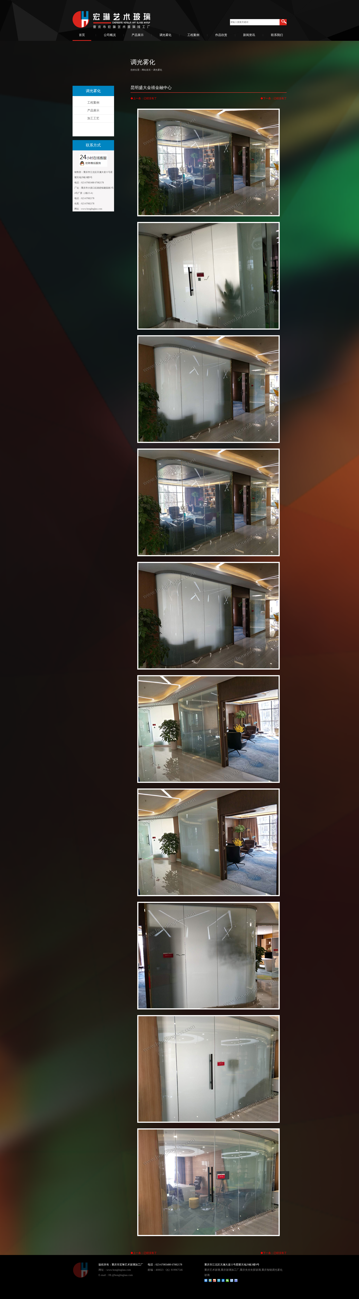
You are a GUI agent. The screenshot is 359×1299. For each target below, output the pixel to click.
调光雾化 (165, 35)
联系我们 (277, 35)
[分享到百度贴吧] (231, 1280)
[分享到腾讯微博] (218, 1280)
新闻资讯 (249, 35)
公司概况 (110, 35)
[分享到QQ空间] (210, 1280)
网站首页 (146, 70)
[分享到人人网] (223, 1280)
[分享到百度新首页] (236, 1280)
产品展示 (138, 35)
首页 (82, 35)
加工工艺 (93, 118)
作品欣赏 (221, 35)
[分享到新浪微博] (214, 1280)
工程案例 (193, 35)
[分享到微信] (227, 1280)
